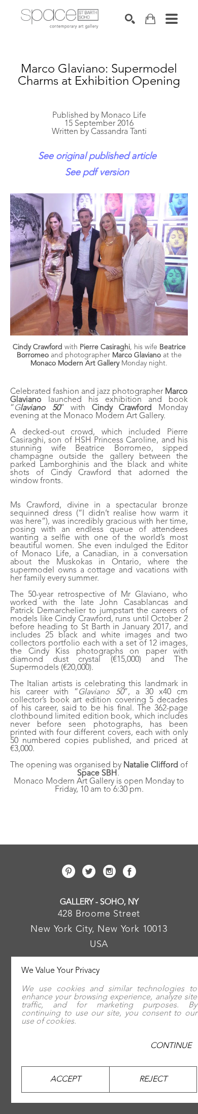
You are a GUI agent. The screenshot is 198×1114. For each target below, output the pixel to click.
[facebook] (129, 871)
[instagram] (109, 871)
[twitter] (88, 871)
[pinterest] (68, 871)
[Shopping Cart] (150, 19)
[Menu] (172, 19)
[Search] (130, 19)
